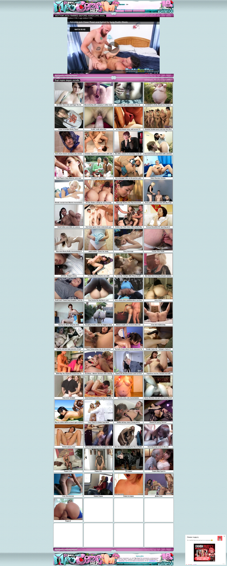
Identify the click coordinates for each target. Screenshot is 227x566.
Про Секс (121, 4)
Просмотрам (158, 80)
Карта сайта (140, 556)
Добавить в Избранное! (66, 76)
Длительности (168, 80)
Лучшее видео (139, 11)
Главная (128, 11)
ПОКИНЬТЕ (152, 560)
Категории (119, 11)
